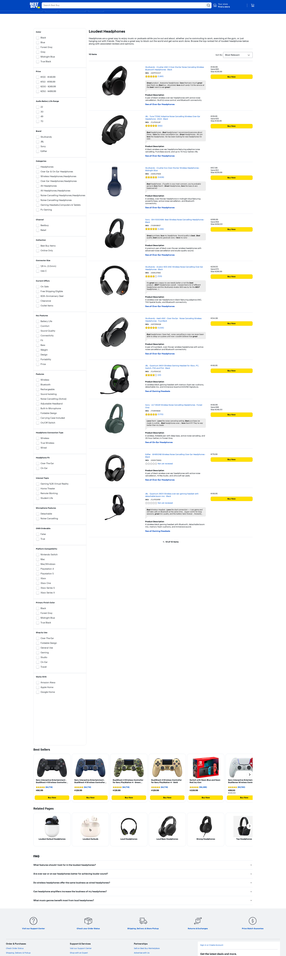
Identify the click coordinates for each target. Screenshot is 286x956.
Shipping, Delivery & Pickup (18, 953)
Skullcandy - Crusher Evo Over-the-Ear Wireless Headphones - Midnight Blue (172, 169)
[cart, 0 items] (252, 5)
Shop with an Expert (79, 953)
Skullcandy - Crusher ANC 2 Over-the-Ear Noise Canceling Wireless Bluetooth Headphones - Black (174, 68)
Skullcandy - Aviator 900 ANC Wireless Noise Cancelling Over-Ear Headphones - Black (174, 268)
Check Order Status (15, 948)
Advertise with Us (141, 953)
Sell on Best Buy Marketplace (147, 948)
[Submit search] (209, 5)
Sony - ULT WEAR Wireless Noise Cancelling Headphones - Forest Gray (173, 406)
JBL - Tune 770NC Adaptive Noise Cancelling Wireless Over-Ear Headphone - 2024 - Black (172, 117)
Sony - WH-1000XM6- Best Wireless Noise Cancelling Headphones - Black (175, 220)
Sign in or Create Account (211, 945)
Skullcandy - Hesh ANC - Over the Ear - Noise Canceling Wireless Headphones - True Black (173, 319)
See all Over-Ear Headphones (160, 104)
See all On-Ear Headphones (159, 442)
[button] (221, 5)
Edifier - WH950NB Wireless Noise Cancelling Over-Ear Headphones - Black (175, 455)
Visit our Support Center (81, 948)
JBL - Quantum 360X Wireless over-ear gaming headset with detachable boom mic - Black (172, 494)
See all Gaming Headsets (157, 391)
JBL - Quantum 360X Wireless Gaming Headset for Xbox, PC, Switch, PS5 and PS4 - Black (172, 366)
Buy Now (231, 77)
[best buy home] (35, 5)
